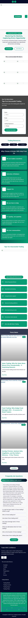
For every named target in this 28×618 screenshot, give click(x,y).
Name (5, 112)
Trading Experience (8, 123)
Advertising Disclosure (12, 609)
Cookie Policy (22, 609)
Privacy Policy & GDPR (18, 607)
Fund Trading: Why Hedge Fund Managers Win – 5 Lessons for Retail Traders (12, 410)
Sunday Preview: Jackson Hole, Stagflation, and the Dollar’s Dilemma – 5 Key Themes (12, 453)
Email (5, 118)
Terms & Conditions (7, 607)
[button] (26, 16)
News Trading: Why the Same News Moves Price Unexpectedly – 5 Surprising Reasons (13, 365)
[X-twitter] (15, 2)
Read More (4, 374)
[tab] (5, 144)
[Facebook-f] (13, 2)
